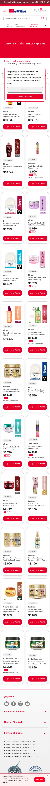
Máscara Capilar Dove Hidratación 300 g (11, 279)
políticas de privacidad (16, 780)
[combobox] (25, 18)
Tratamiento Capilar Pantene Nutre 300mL (35, 610)
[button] (35, 10)
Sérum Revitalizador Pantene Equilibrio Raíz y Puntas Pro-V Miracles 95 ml (37, 561)
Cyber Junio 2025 (21, 61)
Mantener (25, 90)
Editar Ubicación (25, 96)
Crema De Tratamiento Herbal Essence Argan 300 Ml (11, 663)
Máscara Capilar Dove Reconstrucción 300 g (36, 391)
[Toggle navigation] (4, 10)
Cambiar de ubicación (34, 25)
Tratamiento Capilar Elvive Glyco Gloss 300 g (37, 279)
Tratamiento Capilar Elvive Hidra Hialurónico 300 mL (37, 224)
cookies (5, 782)
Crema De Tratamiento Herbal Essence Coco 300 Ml (37, 664)
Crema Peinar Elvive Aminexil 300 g (10, 504)
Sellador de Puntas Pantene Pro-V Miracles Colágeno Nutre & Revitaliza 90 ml (36, 507)
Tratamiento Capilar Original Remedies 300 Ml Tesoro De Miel (12, 612)
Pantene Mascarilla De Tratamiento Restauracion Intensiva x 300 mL (12, 391)
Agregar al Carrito (12, 127)
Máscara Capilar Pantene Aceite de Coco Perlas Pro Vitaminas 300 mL (12, 560)
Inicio (6, 61)
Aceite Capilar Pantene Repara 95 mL (36, 167)
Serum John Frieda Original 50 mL (35, 447)
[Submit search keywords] (42, 18)
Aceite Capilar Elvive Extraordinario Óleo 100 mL (11, 116)
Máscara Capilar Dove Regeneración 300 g (11, 225)
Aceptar (39, 779)
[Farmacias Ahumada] (17, 10)
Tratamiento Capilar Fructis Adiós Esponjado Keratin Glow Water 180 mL (37, 335)
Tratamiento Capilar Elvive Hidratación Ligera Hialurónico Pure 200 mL (12, 449)
